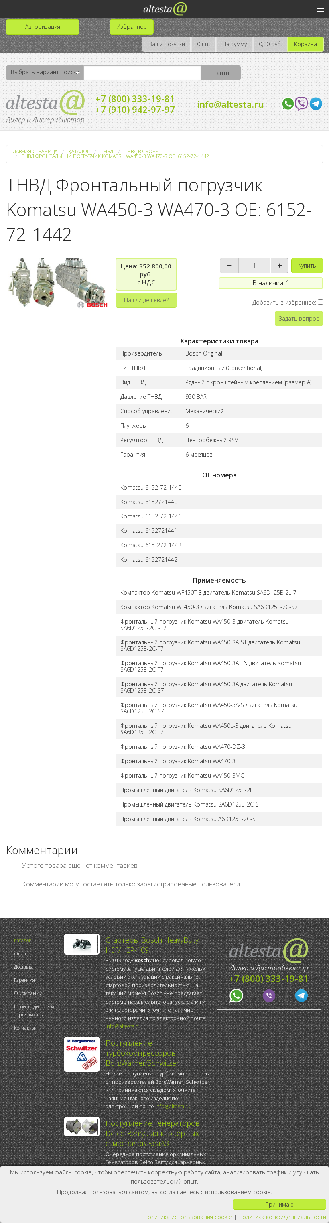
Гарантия (24, 980)
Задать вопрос (299, 318)
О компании (28, 993)
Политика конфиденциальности (282, 1217)
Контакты (24, 1027)
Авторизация (42, 26)
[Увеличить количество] (279, 265)
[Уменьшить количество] (229, 265)
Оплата (22, 953)
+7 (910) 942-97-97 (135, 109)
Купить (307, 265)
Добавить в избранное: (285, 302)
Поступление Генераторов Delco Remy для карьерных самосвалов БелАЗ (153, 1133)
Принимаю (279, 1204)
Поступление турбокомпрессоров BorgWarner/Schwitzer (142, 1053)
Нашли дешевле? (146, 300)
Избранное (131, 26)
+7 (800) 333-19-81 (135, 98)
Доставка (24, 966)
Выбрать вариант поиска (45, 72)
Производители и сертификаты (34, 1010)
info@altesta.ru (230, 104)
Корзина (305, 44)
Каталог (22, 940)
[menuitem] (37, 940)
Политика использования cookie (188, 1217)
